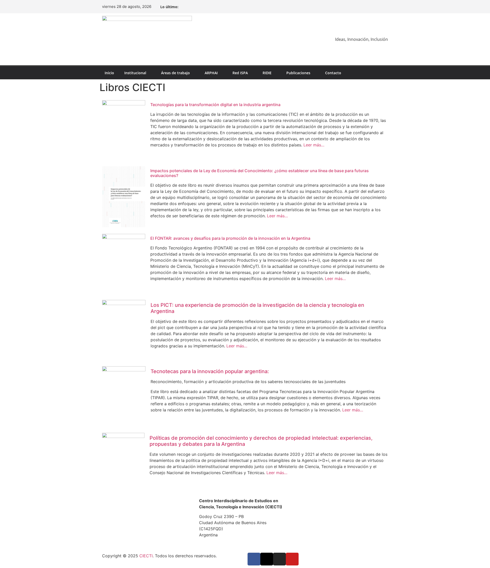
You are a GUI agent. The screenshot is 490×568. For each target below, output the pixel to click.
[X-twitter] (367, 7)
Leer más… (313, 144)
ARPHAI (211, 72)
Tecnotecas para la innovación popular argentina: (210, 371)
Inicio (109, 72)
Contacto (333, 72)
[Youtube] (384, 7)
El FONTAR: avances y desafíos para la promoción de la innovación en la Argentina (230, 238)
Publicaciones (298, 72)
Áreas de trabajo (175, 72)
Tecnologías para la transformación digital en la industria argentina (215, 104)
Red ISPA (240, 72)
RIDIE (267, 72)
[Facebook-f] (359, 7)
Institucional (135, 72)
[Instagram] (376, 7)
